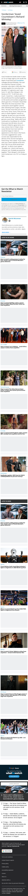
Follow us (16, 72)
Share (5, 72)
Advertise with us (6, 880)
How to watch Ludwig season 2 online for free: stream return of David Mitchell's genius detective (13, 797)
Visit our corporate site (13, 846)
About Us (4, 876)
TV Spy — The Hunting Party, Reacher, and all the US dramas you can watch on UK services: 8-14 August (14, 825)
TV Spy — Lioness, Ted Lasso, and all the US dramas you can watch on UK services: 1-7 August (14, 834)
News (3, 23)
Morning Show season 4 (16, 6)
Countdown (20, 80)
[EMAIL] (10, 221)
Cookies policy (5, 867)
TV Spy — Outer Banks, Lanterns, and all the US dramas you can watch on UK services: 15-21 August (15, 815)
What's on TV (21, 23)
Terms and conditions (7, 857)
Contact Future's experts (8, 860)
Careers (4, 873)
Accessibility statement (7, 870)
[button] (2, 2)
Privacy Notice (21, 205)
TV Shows (4, 10)
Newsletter (23, 72)
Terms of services (19, 203)
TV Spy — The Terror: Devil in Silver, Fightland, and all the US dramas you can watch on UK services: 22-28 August (15, 806)
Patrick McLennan (12, 23)
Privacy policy (5, 863)
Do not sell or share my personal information (13, 883)
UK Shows (10, 10)
